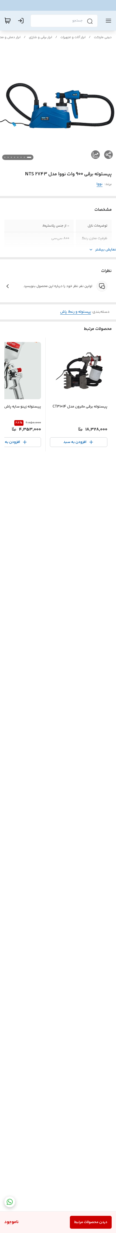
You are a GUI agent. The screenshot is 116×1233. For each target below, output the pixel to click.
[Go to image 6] (11, 157)
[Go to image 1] (29, 157)
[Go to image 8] (4, 157)
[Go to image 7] (8, 157)
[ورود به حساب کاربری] (22, 20)
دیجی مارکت (103, 37)
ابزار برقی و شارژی (40, 37)
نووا (100, 184)
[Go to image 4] (17, 157)
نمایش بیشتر (105, 250)
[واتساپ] (9, 1201)
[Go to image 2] (24, 157)
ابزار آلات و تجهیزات (73, 37)
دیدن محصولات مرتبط (90, 1222)
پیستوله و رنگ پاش (75, 312)
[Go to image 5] (14, 157)
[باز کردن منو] (107, 20)
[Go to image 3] (21, 157)
